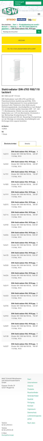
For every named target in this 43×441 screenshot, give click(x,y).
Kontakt (30, 406)
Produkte (30, 389)
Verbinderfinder (33, 396)
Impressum (31, 409)
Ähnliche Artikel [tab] (10, 143)
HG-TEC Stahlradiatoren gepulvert (21, 49)
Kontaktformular (8, 435)
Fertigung (30, 402)
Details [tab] (27, 143)
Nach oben (31, 423)
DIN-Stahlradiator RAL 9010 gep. (23, 151)
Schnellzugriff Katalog (19, 3)
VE (3, 132)
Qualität (30, 399)
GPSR (29, 419)
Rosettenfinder (32, 392)
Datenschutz (31, 412)
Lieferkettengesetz (34, 416)
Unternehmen (32, 382)
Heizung (13, 26)
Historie (30, 386)
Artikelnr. (5, 126)
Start (14, 24)
